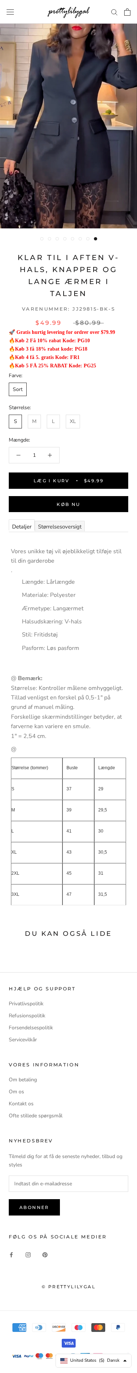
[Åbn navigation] (10, 12)
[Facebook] (11, 1254)
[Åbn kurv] (127, 12)
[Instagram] (28, 1254)
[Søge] (114, 12)
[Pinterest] (44, 1254)
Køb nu (68, 504)
